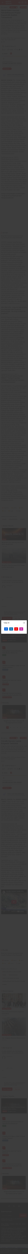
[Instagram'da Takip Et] (21, 628)
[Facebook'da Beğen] (6, 628)
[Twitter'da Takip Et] (11, 628)
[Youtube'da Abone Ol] (16, 628)
